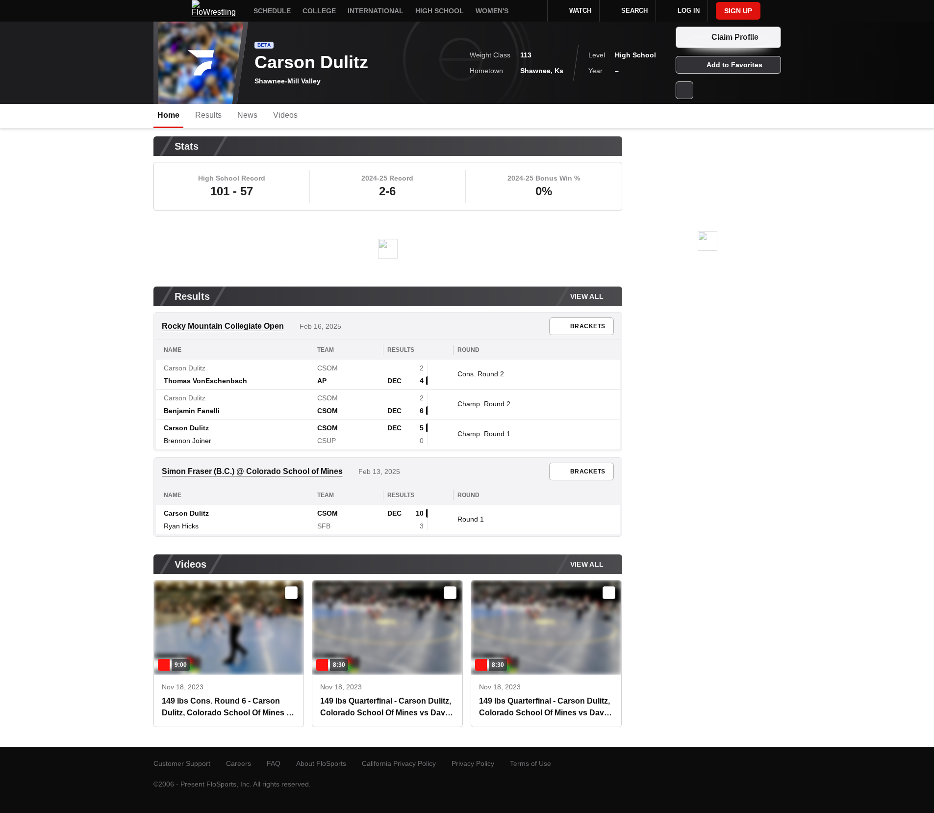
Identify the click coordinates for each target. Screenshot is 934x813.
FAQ (273, 763)
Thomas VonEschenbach (205, 381)
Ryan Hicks (181, 526)
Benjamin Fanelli (192, 411)
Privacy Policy (473, 763)
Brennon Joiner (187, 441)
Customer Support (181, 763)
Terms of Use (530, 763)
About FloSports (321, 763)
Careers (238, 763)
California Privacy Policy (399, 763)
